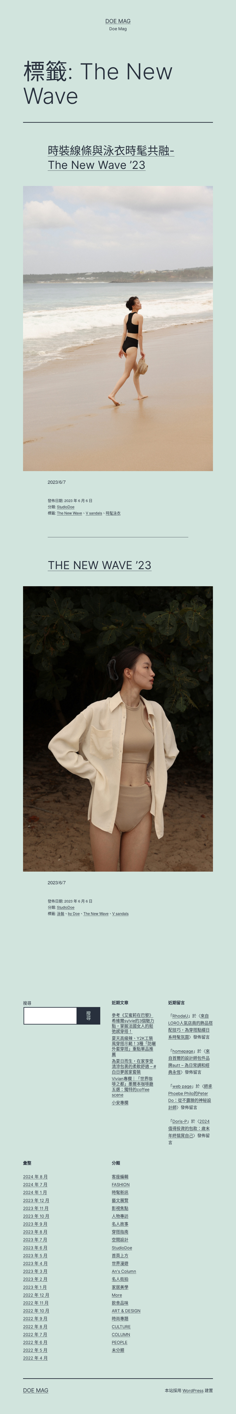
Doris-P (179, 1121)
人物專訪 (120, 1216)
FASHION (121, 1184)
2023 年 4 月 (35, 1263)
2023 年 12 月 (36, 1200)
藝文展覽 (120, 1200)
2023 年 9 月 (35, 1224)
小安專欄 (120, 1102)
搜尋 (27, 1003)
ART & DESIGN (126, 1310)
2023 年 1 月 (35, 1287)
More (117, 1295)
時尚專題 (120, 1318)
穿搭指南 (120, 1231)
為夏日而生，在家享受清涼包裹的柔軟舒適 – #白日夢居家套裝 (134, 1066)
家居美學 (120, 1287)
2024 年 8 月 (35, 1176)
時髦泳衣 (113, 513)
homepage (182, 1051)
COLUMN (121, 1334)
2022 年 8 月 (35, 1326)
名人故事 (120, 1224)
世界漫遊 (120, 1263)
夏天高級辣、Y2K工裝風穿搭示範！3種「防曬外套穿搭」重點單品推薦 (134, 1046)
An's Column (124, 1271)
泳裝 (60, 913)
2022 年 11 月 (36, 1302)
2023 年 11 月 (36, 1208)
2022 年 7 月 (35, 1334)
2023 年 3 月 (35, 1271)
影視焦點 (120, 1208)
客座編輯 (120, 1176)
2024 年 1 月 (35, 1192)
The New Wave (69, 513)
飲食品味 (120, 1302)
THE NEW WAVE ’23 (100, 565)
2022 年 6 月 (35, 1342)
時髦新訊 (120, 1192)
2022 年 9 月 (35, 1318)
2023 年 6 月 (35, 1247)
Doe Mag (118, 21)
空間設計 (120, 1239)
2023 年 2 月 (35, 1279)
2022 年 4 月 (35, 1358)
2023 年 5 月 (35, 1255)
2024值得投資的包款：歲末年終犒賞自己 (189, 1128)
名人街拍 (120, 1279)
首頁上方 (120, 1255)
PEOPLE (119, 1342)
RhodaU (180, 1015)
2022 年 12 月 (36, 1295)
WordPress (193, 1390)
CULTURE (121, 1326)
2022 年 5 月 (35, 1350)
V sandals (94, 513)
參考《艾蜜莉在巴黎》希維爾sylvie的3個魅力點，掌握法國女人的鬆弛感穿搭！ (133, 1023)
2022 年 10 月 (36, 1310)
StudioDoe (65, 506)
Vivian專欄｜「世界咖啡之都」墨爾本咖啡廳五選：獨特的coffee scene (132, 1086)
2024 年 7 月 (35, 1184)
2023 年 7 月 (35, 1239)
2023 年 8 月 (35, 1231)
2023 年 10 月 (36, 1216)
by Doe (74, 913)
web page (182, 1086)
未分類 (118, 1350)
